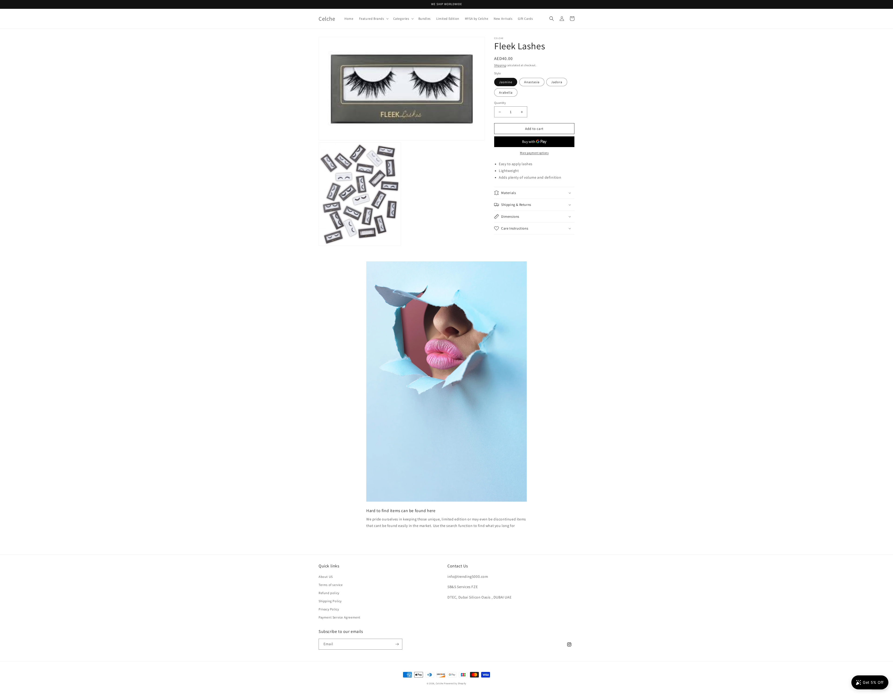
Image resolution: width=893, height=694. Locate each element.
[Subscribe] (397, 644)
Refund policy (329, 593)
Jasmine (505, 82)
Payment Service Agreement (339, 617)
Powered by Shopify (455, 683)
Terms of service (331, 585)
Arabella (506, 92)
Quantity (500, 103)
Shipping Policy (330, 601)
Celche (439, 683)
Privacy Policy (329, 609)
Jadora (556, 82)
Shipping (500, 65)
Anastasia (532, 82)
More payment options (534, 153)
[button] (373, 18)
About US (326, 577)
